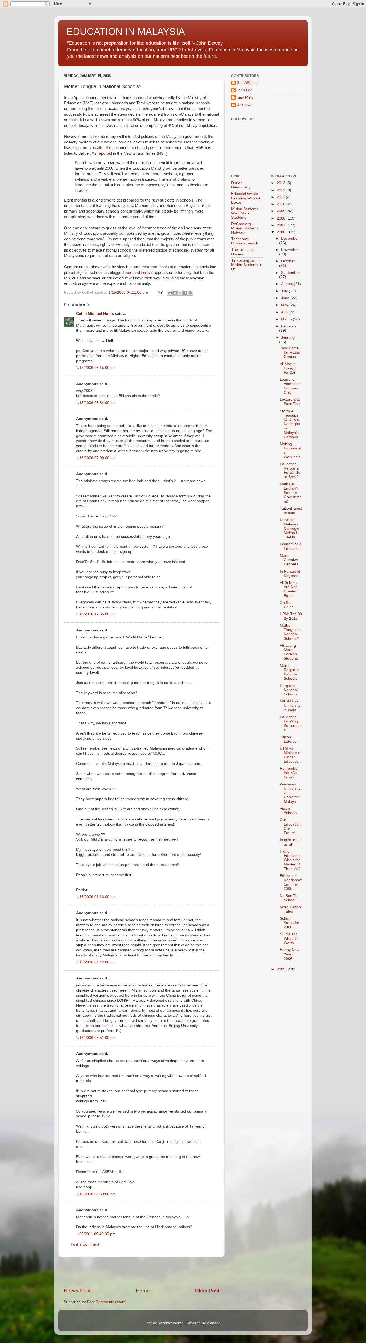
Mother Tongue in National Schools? (290, 632)
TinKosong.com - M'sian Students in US (246, 265)
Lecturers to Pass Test (290, 402)
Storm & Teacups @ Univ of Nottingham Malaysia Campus (290, 424)
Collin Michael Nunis (95, 314)
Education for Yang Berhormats (291, 723)
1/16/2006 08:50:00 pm (96, 1194)
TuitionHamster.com (291, 510)
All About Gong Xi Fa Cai (288, 368)
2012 (281, 190)
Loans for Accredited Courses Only (291, 386)
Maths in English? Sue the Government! (291, 493)
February (289, 326)
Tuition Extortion (289, 739)
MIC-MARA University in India (290, 705)
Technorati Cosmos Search (244, 241)
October (288, 261)
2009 (281, 211)
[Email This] (170, 293)
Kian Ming (245, 97)
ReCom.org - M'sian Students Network (244, 228)
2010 (281, 204)
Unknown (244, 105)
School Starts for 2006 (289, 923)
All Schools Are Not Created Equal (289, 589)
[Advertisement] (141, 1272)
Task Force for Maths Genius (290, 352)
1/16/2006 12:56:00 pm (96, 614)
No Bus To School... (289, 898)
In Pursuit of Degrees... (290, 573)
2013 (281, 183)
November (290, 250)
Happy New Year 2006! (289, 954)
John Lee (244, 90)
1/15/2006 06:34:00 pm (96, 403)
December (290, 238)
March (287, 319)
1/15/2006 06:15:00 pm (96, 368)
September (290, 273)
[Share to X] (180, 293)
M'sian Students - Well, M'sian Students (246, 213)
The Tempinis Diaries (242, 252)
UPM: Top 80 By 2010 (291, 616)
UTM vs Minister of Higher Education (290, 754)
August (287, 284)
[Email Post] (160, 292)
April (285, 312)
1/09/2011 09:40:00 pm (95, 1234)
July (285, 291)
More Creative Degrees (289, 560)
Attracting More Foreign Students (289, 652)
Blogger (213, 1323)
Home (143, 1290)
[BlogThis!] (175, 293)
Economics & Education (291, 546)
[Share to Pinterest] (190, 293)
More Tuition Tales (290, 909)
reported (105, 153)
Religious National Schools (289, 690)
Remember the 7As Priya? (289, 772)
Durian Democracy (241, 185)
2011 (281, 197)
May (285, 305)
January (288, 338)
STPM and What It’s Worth (289, 938)
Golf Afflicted (247, 83)
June (285, 298)
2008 (281, 218)
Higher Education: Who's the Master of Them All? (291, 860)
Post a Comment (85, 1244)
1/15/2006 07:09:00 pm (96, 458)
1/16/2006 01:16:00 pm (96, 897)
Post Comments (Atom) (107, 1302)
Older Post (207, 1290)
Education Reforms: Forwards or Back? (290, 470)
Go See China (287, 605)
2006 (281, 232)
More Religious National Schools (289, 672)
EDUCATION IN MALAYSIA (125, 31)
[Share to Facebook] (185, 293)
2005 (281, 969)
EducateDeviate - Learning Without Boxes (245, 198)
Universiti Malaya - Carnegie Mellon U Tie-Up (289, 528)
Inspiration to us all (291, 842)
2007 (281, 225)
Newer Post (77, 1290)
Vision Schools (288, 811)
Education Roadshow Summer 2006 (291, 882)
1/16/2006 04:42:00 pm (96, 962)
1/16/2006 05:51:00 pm (96, 1038)
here (128, 272)
